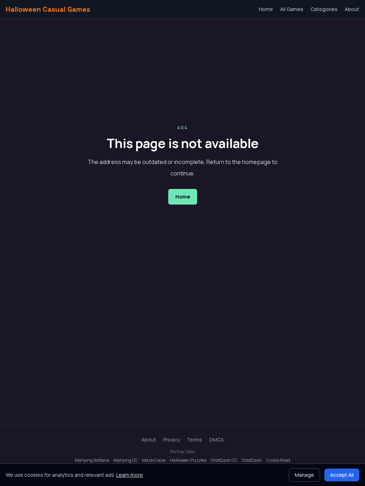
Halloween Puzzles (188, 460)
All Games (291, 9)
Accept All (342, 474)
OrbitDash (252, 460)
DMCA (216, 439)
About (352, 9)
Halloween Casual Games (48, 9)
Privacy (171, 439)
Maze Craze (153, 460)
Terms (194, 439)
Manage (304, 474)
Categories (324, 9)
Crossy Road (278, 460)
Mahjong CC (125, 460)
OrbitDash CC (224, 460)
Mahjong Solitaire (92, 460)
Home (266, 9)
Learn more (129, 474)
